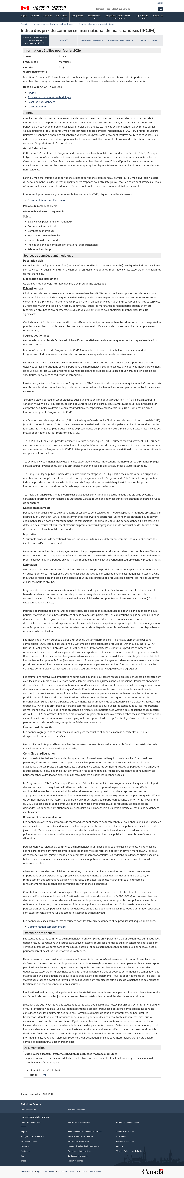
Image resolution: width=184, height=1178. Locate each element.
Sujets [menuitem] (24, 15)
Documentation (37, 106)
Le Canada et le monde (77, 1156)
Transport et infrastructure (79, 1151)
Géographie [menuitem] (77, 15)
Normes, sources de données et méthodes (53, 24)
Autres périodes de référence (120, 40)
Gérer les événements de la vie (129, 1151)
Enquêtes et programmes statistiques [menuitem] (118, 17)
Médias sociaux (27, 1171)
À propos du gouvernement (127, 1122)
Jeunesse (119, 1146)
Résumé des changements (92, 40)
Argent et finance (75, 1161)
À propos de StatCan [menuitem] (142, 17)
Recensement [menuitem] (93, 15)
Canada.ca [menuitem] (158, 15)
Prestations (25, 1151)
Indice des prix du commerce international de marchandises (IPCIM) (35, 40)
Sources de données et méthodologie (49, 97)
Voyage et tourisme (29, 1141)
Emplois (24, 1131)
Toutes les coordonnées (31, 1122)
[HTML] (43, 1074)
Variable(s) (63, 40)
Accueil (24, 24)
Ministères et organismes (79, 1122)
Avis (83, 1171)
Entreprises (25, 1146)
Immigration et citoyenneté (32, 1136)
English (159, 3)
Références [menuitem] (61, 15)
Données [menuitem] (35, 15)
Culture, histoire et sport (78, 1141)
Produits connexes (149, 40)
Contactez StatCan (28, 1109)
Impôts (24, 1161)
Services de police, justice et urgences (84, 1146)
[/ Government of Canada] (43, 8)
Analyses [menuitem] (47, 15)
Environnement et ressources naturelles (85, 1131)
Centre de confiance (76, 1109)
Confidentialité (94, 1171)
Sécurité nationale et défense (80, 1136)
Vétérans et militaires (125, 1141)
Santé (23, 1156)
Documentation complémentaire (47, 200)
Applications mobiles (46, 1171)
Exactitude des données (41, 102)
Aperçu (32, 92)
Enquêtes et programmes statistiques (96, 24)
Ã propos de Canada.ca (68, 1171)
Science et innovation (125, 1131)
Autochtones (121, 1136)
